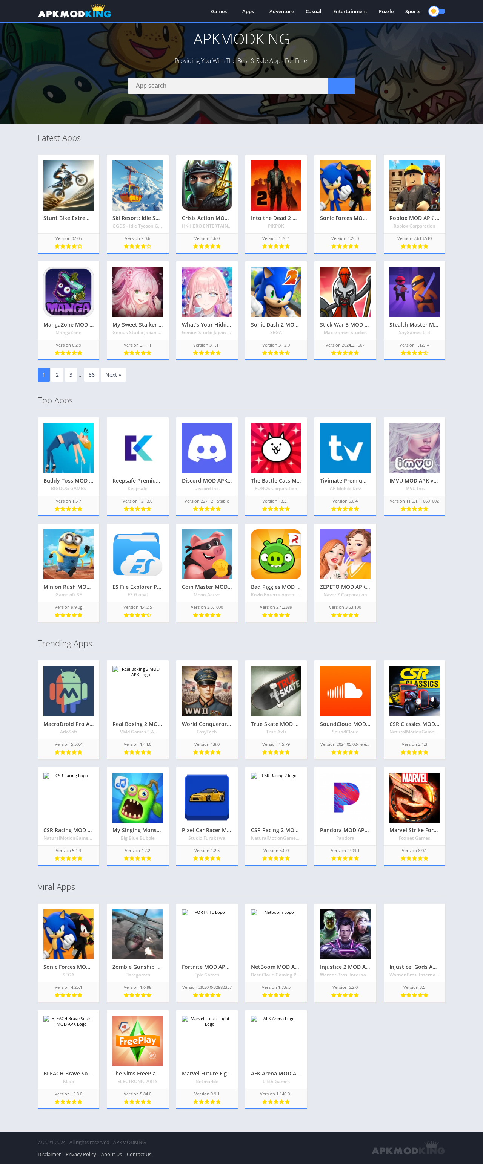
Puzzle (386, 11)
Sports (412, 11)
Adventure (281, 11)
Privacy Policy (81, 1154)
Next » (113, 374)
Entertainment (350, 11)
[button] (341, 86)
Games (219, 11)
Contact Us (139, 1154)
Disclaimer (49, 1154)
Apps (248, 11)
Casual (313, 11)
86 (92, 374)
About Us (111, 1154)
